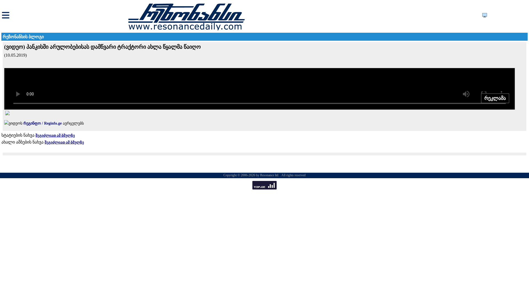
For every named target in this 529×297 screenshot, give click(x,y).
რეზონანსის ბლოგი (23, 36)
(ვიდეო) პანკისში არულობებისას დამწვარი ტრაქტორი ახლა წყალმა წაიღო (102, 47)
